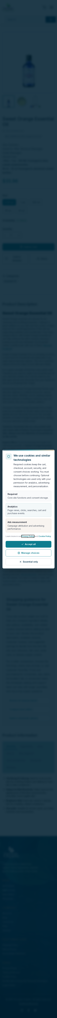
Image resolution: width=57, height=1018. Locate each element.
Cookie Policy (44, 536)
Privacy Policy (28, 536)
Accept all (30, 544)
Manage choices (30, 553)
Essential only (30, 561)
